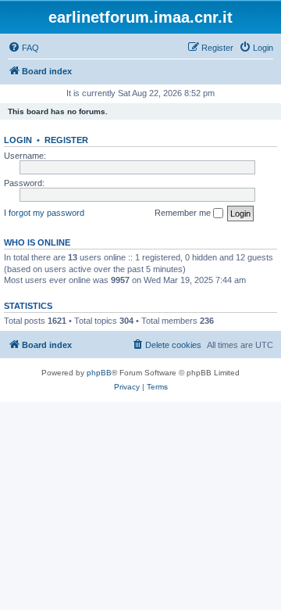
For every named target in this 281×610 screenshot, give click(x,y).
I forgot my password (44, 212)
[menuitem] (23, 47)
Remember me (184, 212)
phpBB (99, 372)
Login (18, 140)
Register (66, 140)
